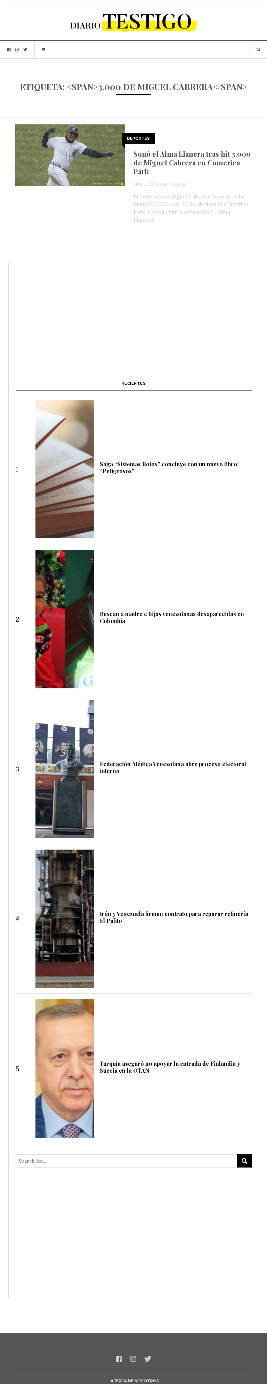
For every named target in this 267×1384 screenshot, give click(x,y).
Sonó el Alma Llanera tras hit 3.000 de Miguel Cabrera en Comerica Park (192, 162)
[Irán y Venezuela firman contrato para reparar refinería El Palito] (65, 919)
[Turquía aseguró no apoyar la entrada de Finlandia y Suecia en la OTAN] (65, 1068)
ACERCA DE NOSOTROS (135, 1380)
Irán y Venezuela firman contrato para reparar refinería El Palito (174, 917)
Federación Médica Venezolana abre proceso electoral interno (173, 767)
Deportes (138, 138)
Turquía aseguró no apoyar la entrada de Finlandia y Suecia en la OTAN (170, 1067)
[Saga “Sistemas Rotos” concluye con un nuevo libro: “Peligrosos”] (65, 469)
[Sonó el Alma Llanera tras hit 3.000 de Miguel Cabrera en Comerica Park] (70, 154)
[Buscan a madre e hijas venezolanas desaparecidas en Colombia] (65, 619)
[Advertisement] (134, 311)
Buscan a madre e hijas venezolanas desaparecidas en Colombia (172, 617)
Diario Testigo (173, 184)
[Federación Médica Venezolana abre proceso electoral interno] (65, 769)
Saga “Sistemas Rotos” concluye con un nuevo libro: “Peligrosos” (169, 467)
